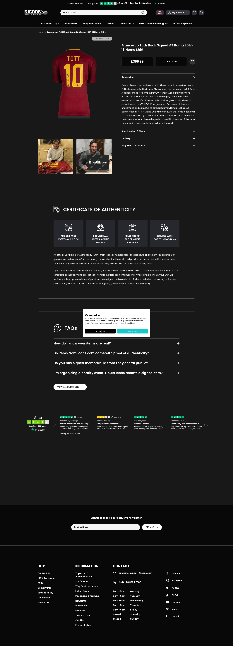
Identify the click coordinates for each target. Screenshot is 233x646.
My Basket (43, 602)
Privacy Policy (83, 625)
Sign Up (150, 527)
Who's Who (81, 581)
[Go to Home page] (36, 12)
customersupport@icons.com (135, 573)
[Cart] (201, 12)
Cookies (79, 620)
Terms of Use (82, 615)
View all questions (68, 386)
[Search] (142, 12)
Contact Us (44, 573)
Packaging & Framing (87, 596)
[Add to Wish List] (192, 62)
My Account (44, 597)
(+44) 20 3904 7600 (130, 582)
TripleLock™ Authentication (83, 575)
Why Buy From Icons (86, 586)
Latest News (82, 591)
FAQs (40, 583)
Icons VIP (80, 610)
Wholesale (81, 605)
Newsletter (81, 600)
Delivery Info (45, 587)
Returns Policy (45, 592)
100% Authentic (46, 578)
